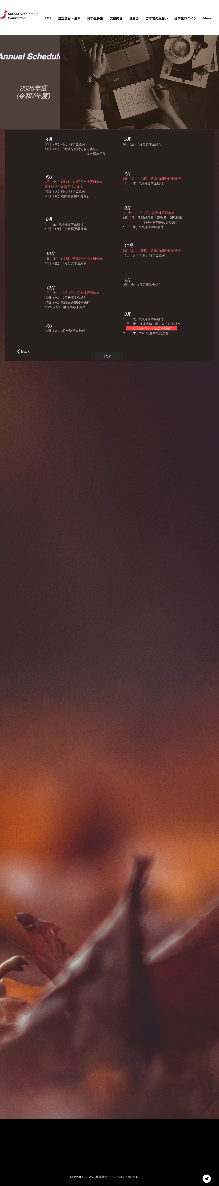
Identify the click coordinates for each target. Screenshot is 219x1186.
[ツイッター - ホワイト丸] (207, 1178)
